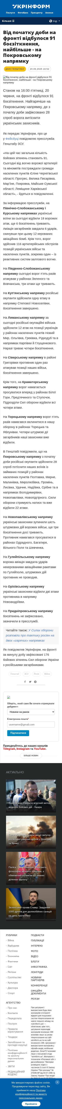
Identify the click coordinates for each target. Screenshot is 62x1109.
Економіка (13, 956)
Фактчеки (13, 961)
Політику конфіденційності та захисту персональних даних (31, 1094)
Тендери (12, 1037)
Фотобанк (23, 12)
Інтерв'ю (37, 945)
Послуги (10, 12)
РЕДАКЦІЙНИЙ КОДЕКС (16, 1073)
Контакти (13, 1013)
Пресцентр (37, 12)
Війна (47, 674)
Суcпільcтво (14, 977)
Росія (36, 674)
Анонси (49, 12)
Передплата (15, 1018)
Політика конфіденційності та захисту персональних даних (17, 1055)
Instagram (23, 748)
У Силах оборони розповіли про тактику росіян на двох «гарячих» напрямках (30, 635)
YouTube (40, 748)
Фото (34, 951)
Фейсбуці (12, 138)
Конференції (39, 985)
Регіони (12, 972)
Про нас (12, 1007)
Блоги (35, 961)
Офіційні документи (38, 992)
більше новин (31, 756)
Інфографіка (39, 967)
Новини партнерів (37, 979)
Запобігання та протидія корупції (17, 1043)
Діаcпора (13, 987)
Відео (34, 956)
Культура (13, 982)
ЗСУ (26, 674)
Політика (13, 951)
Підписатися (18, 732)
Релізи (35, 998)
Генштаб (15, 674)
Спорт (11, 993)
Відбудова (13, 945)
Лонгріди (37, 972)
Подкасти (37, 935)
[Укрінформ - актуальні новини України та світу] (31, 6)
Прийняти (31, 1104)
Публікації (37, 940)
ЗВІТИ (11, 1066)
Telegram (9, 748)
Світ (10, 966)
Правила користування (15, 1030)
